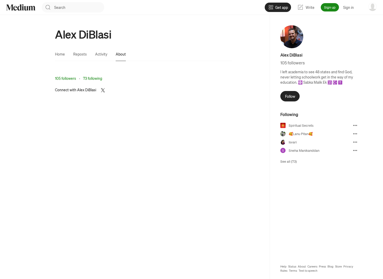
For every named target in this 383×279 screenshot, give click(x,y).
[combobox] (79, 7)
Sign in (348, 7)
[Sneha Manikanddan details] (355, 150)
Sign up (330, 7)
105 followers (65, 78)
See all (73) (288, 161)
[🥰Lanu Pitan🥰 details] (355, 134)
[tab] (60, 54)
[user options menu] (372, 7)
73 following (92, 78)
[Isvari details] (355, 142)
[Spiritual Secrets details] (355, 125)
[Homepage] (20, 7)
